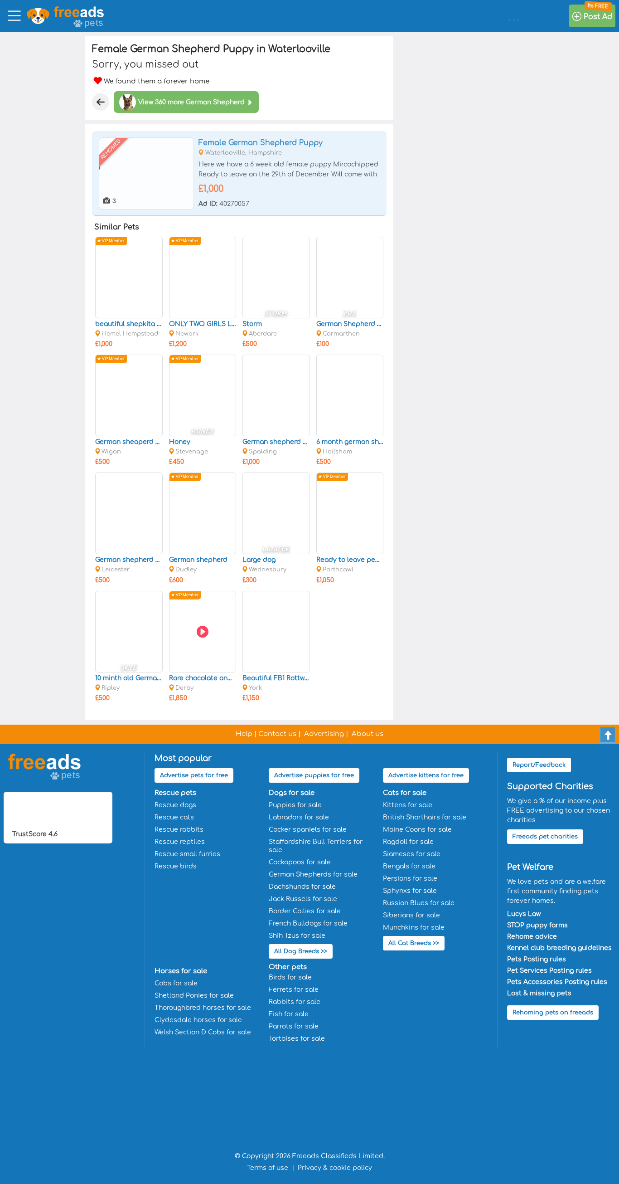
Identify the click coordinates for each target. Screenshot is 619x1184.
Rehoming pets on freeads (553, 1012)
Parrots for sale (294, 1026)
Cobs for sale (176, 983)
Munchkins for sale (414, 927)
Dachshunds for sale (302, 886)
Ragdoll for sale (408, 841)
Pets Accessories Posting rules (557, 982)
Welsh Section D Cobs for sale (203, 1032)
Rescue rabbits (179, 829)
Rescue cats (174, 817)
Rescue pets (175, 793)
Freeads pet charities (545, 836)
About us (367, 734)
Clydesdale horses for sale (198, 1020)
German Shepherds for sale (313, 874)
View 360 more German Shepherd (191, 102)
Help (244, 734)
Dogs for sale (291, 793)
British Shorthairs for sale (424, 817)
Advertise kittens (426, 775)
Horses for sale (181, 971)
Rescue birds (176, 866)
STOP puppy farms (537, 925)
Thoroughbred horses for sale (203, 1007)
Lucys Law (524, 914)
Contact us (277, 734)
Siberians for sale (411, 915)
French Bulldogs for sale (308, 923)
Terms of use (267, 1168)
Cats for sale (404, 793)
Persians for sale (410, 878)
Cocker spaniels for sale (308, 829)
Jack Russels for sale (303, 899)
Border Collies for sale (305, 911)
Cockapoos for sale (300, 862)
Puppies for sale (295, 805)
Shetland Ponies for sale (194, 995)
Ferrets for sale (294, 989)
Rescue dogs (175, 805)
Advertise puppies (314, 775)
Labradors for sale (299, 817)
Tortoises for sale (297, 1038)
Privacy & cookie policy (335, 1168)
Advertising (324, 734)
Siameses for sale (411, 854)
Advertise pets (194, 775)
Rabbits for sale (294, 1002)
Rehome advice (532, 936)
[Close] (100, 102)
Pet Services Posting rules (549, 970)
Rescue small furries (187, 854)
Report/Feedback (539, 765)
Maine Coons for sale (417, 829)
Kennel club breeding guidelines (559, 948)
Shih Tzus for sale (297, 935)
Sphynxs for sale (410, 890)
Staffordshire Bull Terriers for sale (316, 845)
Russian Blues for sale (419, 903)
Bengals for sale (409, 866)
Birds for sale (290, 977)
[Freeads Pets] (79, 11)
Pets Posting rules (536, 959)
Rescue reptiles (180, 841)
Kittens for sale (407, 805)
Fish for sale (289, 1014)
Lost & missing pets (539, 993)
